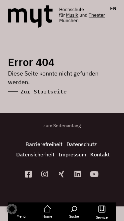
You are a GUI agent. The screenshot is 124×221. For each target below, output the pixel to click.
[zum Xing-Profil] (62, 174)
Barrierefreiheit (43, 144)
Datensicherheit (35, 154)
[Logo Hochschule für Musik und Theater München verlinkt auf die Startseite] (30, 16)
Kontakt (100, 154)
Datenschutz (81, 144)
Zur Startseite (44, 91)
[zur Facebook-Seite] (29, 174)
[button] (12, 209)
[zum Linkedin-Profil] (78, 174)
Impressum (72, 154)
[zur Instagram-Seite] (45, 174)
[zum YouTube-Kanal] (95, 174)
